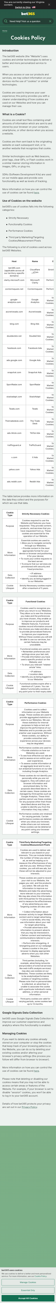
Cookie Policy (41, 1276)
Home (4, 31)
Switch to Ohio (23, 7)
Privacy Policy (29, 1107)
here (36, 192)
